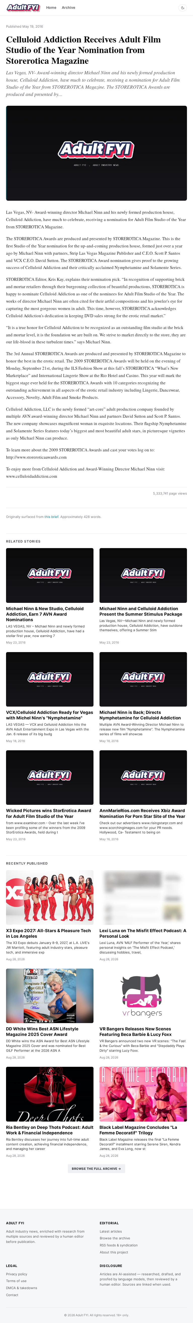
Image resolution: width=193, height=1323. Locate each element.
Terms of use (16, 1281)
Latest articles (111, 1231)
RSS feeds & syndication (119, 1245)
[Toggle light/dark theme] (182, 7)
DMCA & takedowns (21, 1288)
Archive (68, 7)
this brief (51, 517)
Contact (12, 1295)
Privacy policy (16, 1274)
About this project (114, 1252)
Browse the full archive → (96, 1169)
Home (51, 7)
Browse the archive (115, 1238)
